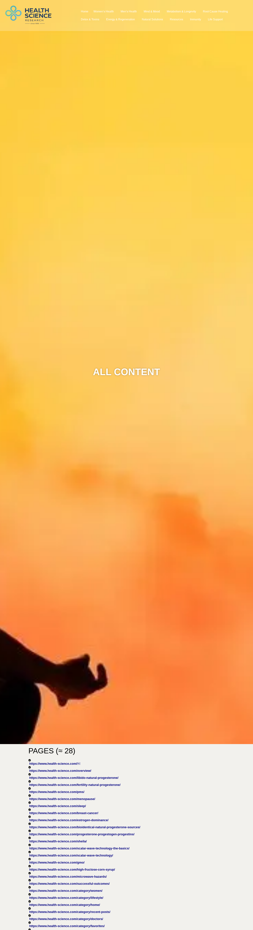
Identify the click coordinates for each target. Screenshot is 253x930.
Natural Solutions (152, 19)
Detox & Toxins (90, 19)
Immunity (195, 19)
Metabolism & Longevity (181, 11)
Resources (176, 19)
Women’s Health (103, 11)
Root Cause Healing (215, 11)
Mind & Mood (152, 11)
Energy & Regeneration (120, 19)
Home (84, 11)
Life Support (215, 19)
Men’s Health (129, 11)
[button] (104, 11)
